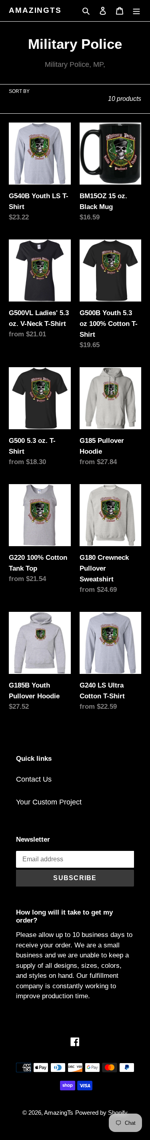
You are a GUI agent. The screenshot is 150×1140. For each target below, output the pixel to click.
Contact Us (34, 779)
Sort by (19, 91)
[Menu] (136, 10)
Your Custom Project (49, 802)
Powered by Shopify (101, 1112)
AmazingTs (35, 10)
